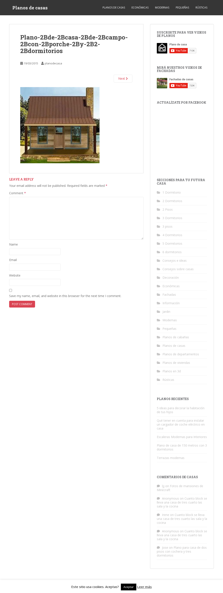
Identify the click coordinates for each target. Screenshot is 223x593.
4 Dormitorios (172, 235)
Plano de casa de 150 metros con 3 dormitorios (182, 447)
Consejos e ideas (174, 260)
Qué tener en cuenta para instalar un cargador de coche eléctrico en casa (181, 424)
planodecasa (53, 63)
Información (171, 303)
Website (14, 275)
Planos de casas (30, 7)
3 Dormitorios (172, 218)
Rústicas (201, 7)
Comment (17, 193)
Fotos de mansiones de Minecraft (180, 488)
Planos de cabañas (175, 337)
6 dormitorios (172, 252)
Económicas (140, 7)
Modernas (162, 7)
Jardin (166, 311)
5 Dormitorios (172, 243)
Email (13, 260)
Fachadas (169, 294)
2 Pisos (167, 209)
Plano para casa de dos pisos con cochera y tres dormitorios (182, 551)
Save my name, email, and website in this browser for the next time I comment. (65, 296)
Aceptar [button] (128, 587)
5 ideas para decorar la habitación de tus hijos (180, 410)
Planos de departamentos (180, 354)
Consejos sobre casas (178, 269)
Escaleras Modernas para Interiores (182, 437)
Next (122, 78)
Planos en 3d (171, 371)
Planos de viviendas (176, 363)
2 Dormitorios (172, 201)
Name (13, 244)
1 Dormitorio (171, 192)
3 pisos (167, 226)
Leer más (144, 586)
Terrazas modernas (170, 458)
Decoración (170, 277)
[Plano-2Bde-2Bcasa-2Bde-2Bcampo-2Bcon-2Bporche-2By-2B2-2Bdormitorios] (60, 125)
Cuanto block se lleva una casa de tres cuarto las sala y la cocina (182, 502)
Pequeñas (182, 7)
